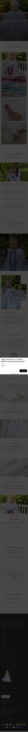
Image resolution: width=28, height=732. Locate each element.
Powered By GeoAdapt (14, 373)
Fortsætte (23, 370)
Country (3, 363)
